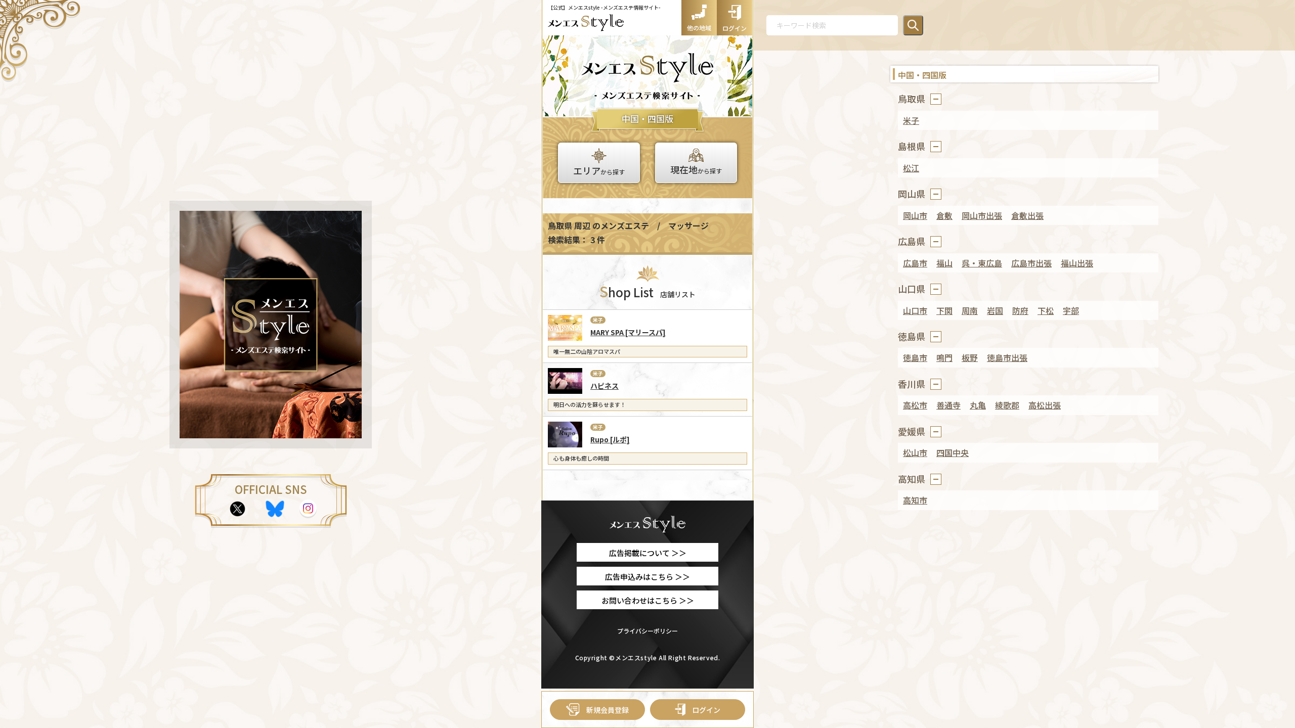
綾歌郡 (1007, 405)
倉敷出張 (1027, 215)
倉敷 (944, 215)
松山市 (915, 452)
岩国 (995, 310)
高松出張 (1044, 405)
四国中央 (952, 452)
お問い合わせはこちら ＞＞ (647, 600)
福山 (944, 263)
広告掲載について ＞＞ (647, 553)
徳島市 (915, 357)
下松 (1046, 310)
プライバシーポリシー (647, 630)
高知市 (915, 500)
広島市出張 (1031, 263)
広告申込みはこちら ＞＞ (647, 576)
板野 (970, 357)
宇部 (1071, 310)
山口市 (915, 310)
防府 (1020, 310)
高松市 (915, 405)
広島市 (915, 263)
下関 (944, 310)
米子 (911, 120)
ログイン (706, 710)
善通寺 (948, 405)
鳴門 (944, 357)
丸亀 (978, 405)
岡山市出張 (982, 215)
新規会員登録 (607, 710)
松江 (911, 168)
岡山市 (915, 215)
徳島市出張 (1007, 357)
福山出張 (1077, 263)
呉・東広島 (982, 263)
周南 (970, 310)
